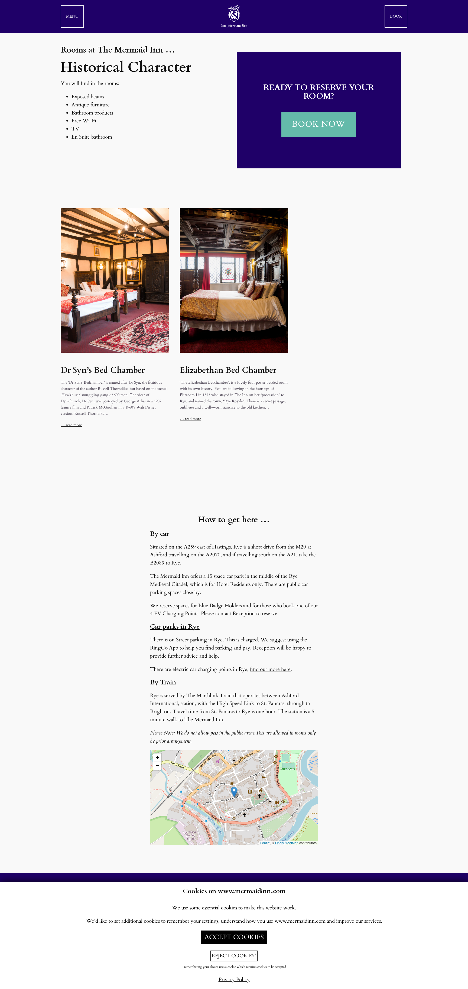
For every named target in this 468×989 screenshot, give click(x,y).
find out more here (270, 669)
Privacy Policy (234, 979)
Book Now (318, 124)
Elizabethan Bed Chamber (228, 371)
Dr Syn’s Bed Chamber (103, 371)
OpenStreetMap (286, 842)
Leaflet (265, 842)
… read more (71, 424)
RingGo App (164, 647)
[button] (72, 16)
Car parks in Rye (175, 626)
